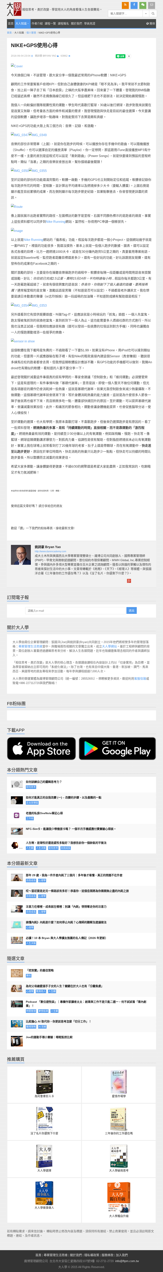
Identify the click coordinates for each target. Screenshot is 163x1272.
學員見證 (89, 23)
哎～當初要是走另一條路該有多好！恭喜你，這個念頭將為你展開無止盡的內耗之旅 (77, 890)
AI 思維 (42, 1026)
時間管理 (31, 1011)
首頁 (11, 23)
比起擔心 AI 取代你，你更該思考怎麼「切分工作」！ (58, 1021)
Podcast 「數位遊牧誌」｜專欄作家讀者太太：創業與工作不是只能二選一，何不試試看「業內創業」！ (86, 1003)
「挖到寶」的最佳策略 (40, 970)
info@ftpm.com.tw (127, 1261)
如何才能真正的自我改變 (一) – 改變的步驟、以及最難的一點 (63, 797)
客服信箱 (140, 678)
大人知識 (21, 23)
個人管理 (31, 32)
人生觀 (29, 848)
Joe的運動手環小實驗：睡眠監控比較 (49, 1037)
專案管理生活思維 (30, 646)
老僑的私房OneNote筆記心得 (44, 813)
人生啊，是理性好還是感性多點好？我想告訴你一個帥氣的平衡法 (66, 842)
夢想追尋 (43, 1011)
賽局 (28, 975)
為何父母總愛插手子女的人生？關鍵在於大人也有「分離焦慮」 (65, 986)
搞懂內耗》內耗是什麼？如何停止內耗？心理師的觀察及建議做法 (66, 922)
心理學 (42, 880)
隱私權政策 (91, 1255)
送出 (131, 610)
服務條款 (108, 1255)
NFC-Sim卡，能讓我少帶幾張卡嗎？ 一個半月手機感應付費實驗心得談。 (71, 828)
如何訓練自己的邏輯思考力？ (44, 781)
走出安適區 (32, 802)
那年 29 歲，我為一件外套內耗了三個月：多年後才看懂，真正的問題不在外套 (74, 875)
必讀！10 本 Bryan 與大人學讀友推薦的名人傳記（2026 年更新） (67, 938)
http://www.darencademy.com (50, 551)
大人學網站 (109, 646)
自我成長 (65, 848)
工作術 (29, 818)
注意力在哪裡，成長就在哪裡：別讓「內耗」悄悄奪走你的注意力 (66, 906)
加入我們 (122, 1255)
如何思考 (31, 787)
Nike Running (55, 221)
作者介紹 (37, 23)
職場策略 (31, 1026)
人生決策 (41, 848)
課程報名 (63, 23)
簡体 (152, 23)
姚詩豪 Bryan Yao (45, 55)
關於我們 (76, 23)
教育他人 (41, 991)
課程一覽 (50, 23)
